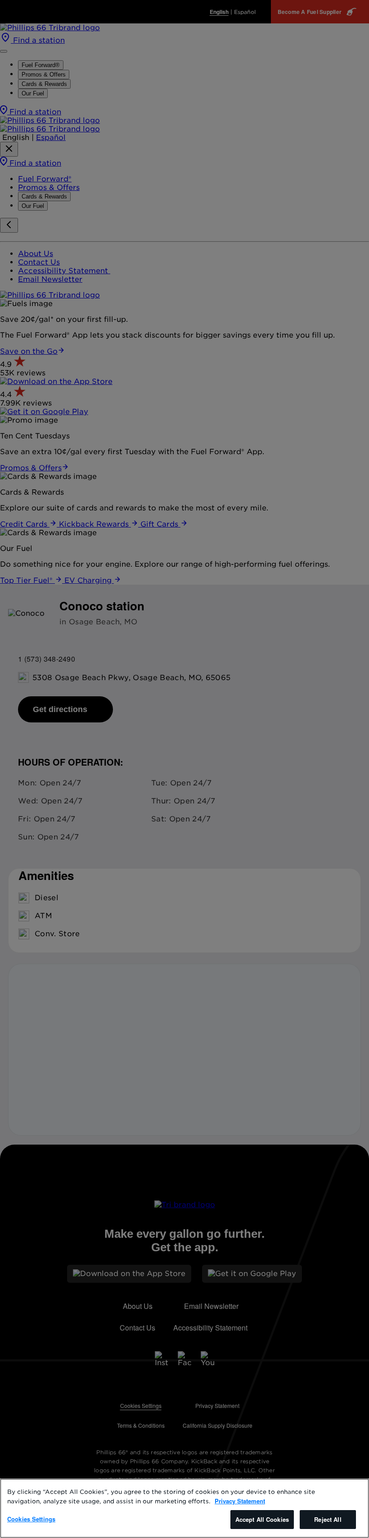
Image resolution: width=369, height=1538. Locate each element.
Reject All (327, 1519)
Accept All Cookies (262, 1519)
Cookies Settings (31, 1519)
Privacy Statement (240, 1501)
